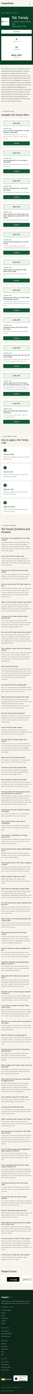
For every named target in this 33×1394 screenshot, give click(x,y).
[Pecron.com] (18, 1279)
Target (3, 1315)
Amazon (3, 1321)
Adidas (3, 1323)
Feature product (5, 1336)
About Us (3, 1343)
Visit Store (16, 31)
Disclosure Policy (6, 1367)
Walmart (3, 1313)
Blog (2, 1354)
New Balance (5, 1318)
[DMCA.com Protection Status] (6, 1379)
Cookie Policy (5, 1369)
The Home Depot (6, 1310)
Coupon (7, 3)
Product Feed (5, 1331)
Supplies (7, 13)
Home (2, 13)
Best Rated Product (6, 1333)
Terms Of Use (5, 1362)
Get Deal (16, 143)
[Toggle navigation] (30, 3)
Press (2, 1351)
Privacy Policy (5, 1364)
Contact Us (4, 1346)
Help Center (4, 1349)
